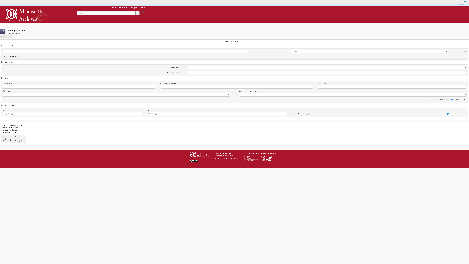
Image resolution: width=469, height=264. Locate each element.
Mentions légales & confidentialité (227, 158)
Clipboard (143, 13)
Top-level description (171, 72)
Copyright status (9, 91)
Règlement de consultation (224, 156)
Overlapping (299, 114)
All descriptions (459, 100)
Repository (175, 67)
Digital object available (168, 83)
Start (4, 110)
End (148, 110)
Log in (142, 7)
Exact (311, 114)
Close (466, 2)
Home (114, 7)
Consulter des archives (223, 153)
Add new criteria (10, 56)
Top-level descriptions (440, 100)
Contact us (123, 7)
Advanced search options (234, 41)
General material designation (249, 91)
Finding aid (322, 83)
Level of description (10, 83)
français (134, 7)
